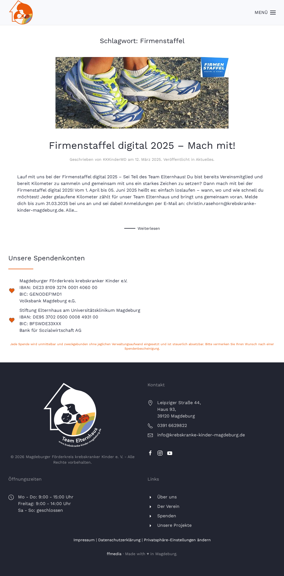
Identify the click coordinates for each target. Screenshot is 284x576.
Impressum (84, 540)
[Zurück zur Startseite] (20, 12)
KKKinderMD (114, 159)
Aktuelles (204, 159)
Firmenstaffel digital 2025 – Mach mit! (142, 145)
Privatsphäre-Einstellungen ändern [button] (177, 540)
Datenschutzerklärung (119, 540)
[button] (265, 12)
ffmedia (114, 554)
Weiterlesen (149, 228)
